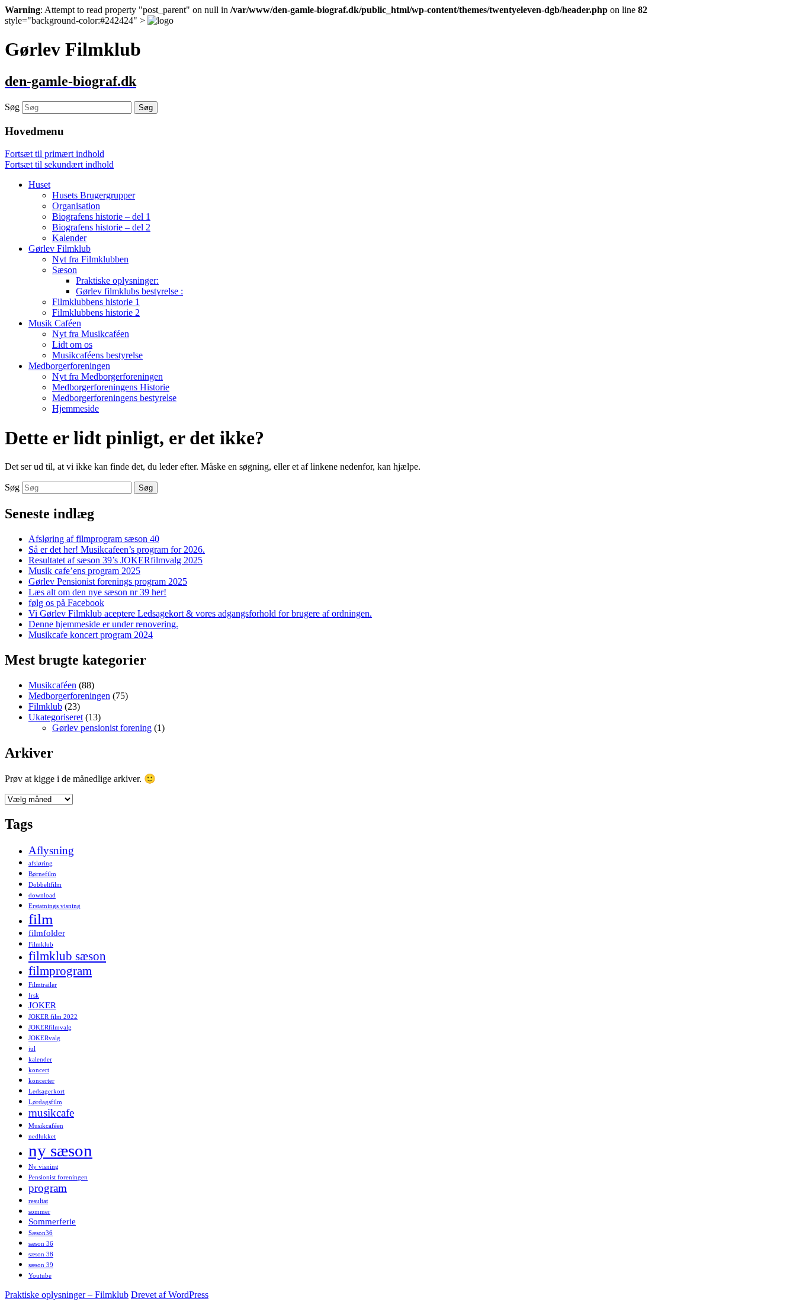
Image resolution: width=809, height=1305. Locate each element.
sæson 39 (40, 1265)
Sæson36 (40, 1233)
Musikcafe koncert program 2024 (90, 635)
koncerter (41, 1081)
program (47, 1188)
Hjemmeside (75, 408)
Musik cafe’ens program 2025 (84, 571)
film (40, 918)
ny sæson (60, 1150)
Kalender (69, 238)
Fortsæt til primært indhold (54, 154)
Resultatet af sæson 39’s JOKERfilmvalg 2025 (115, 560)
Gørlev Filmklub (59, 248)
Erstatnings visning (54, 906)
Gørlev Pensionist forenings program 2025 (107, 581)
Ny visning (43, 1166)
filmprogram (60, 971)
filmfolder (46, 933)
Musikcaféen (52, 685)
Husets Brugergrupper (93, 195)
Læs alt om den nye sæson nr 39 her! (97, 592)
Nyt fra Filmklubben (90, 259)
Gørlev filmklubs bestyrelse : (129, 291)
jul (32, 1049)
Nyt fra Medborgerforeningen (107, 376)
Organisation (76, 206)
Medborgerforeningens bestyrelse (114, 398)
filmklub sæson (67, 956)
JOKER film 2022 (53, 1017)
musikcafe (51, 1113)
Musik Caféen (54, 323)
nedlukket (42, 1136)
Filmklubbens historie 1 (96, 302)
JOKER (42, 1005)
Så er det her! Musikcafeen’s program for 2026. (116, 549)
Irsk (33, 995)
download (42, 895)
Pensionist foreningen (58, 1177)
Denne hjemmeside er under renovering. (103, 624)
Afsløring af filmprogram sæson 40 (93, 539)
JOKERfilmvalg (50, 1027)
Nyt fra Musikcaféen (90, 334)
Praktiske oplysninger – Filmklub (67, 1295)
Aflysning (51, 850)
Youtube (40, 1275)
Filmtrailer (42, 985)
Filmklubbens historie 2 (96, 312)
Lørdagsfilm (45, 1102)
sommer (39, 1211)
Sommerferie (52, 1221)
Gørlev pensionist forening (102, 728)
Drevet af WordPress (169, 1295)
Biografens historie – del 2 (101, 227)
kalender (40, 1059)
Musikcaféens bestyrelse (97, 355)
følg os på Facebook (66, 603)
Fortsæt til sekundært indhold (59, 164)
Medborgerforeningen (69, 366)
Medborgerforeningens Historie (110, 387)
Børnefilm (42, 874)
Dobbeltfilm (45, 884)
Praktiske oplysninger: (117, 280)
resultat (38, 1201)
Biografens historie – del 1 (101, 216)
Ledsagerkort (46, 1091)
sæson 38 (40, 1254)
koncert (38, 1070)
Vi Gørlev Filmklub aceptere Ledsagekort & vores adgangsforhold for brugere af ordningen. (200, 613)
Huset (39, 184)
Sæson (64, 270)
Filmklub (45, 706)
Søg (12, 107)
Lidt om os (72, 344)
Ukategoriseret (55, 717)
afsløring (40, 863)
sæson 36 (40, 1243)
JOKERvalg (44, 1038)
